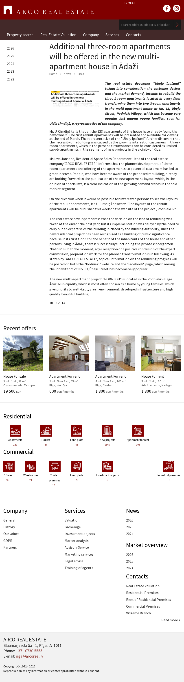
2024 (10, 63)
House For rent (158, 378)
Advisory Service (77, 547)
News (67, 74)
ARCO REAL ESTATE (48, 10)
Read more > (171, 620)
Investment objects (80, 533)
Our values (11, 533)
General (9, 520)
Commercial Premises (143, 606)
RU (133, 3)
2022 (10, 79)
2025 (10, 56)
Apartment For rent (66, 378)
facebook (167, 8)
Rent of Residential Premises (148, 599)
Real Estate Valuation (58, 34)
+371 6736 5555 (29, 650)
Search (177, 24)
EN (129, 3)
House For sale (20, 378)
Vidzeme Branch (138, 613)
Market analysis (77, 540)
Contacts (133, 34)
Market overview (147, 545)
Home (53, 74)
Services (112, 34)
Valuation (72, 520)
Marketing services (79, 554)
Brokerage (73, 527)
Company (91, 34)
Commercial (18, 451)
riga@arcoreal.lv (29, 656)
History (9, 527)
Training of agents (79, 567)
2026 (10, 48)
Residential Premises (142, 592)
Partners (10, 547)
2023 (10, 71)
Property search (20, 34)
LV (126, 3)
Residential (17, 416)
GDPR (7, 540)
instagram (177, 8)
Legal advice (74, 561)
